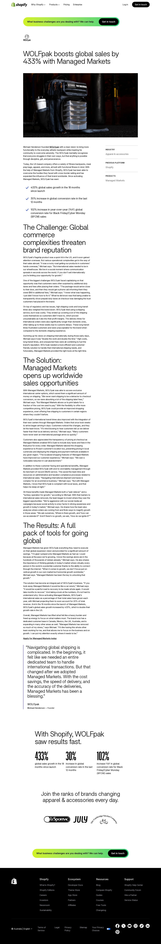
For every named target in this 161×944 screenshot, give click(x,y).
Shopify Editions (47, 890)
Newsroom (45, 905)
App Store (72, 895)
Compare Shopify (104, 890)
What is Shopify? (47, 885)
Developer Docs (75, 885)
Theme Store (74, 890)
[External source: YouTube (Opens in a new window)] (130, 926)
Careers (43, 895)
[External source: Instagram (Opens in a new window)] (136, 926)
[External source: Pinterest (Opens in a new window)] (117, 932)
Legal (56, 927)
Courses (100, 900)
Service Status (131, 900)
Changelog (101, 910)
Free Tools (101, 905)
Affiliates (72, 905)
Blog (98, 885)
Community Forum (132, 890)
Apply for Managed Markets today (40, 638)
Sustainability (46, 910)
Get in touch (141, 4)
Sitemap (83, 927)
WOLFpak (54, 147)
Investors (44, 900)
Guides (99, 895)
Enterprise (77, 4)
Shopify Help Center (133, 885)
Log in (125, 4)
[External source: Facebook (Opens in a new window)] (117, 926)
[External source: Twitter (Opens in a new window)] (124, 926)
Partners (71, 900)
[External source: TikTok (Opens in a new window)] (142, 926)
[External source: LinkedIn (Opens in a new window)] (148, 926)
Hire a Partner (130, 895)
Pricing (66, 4)
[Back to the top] (14, 881)
